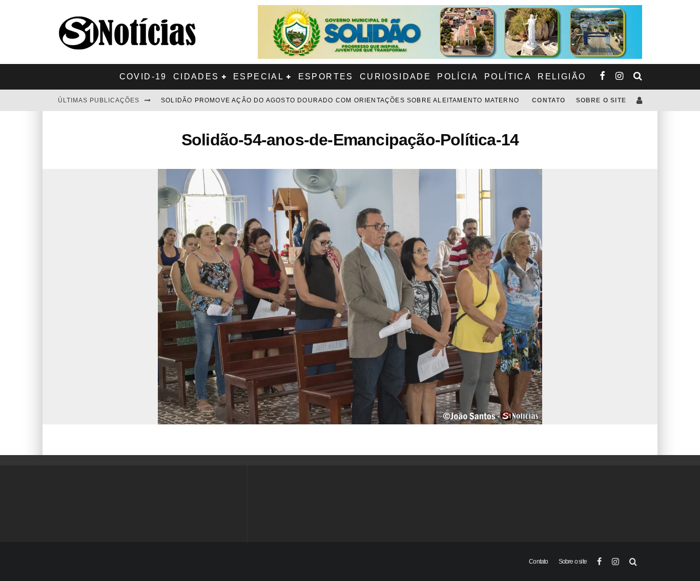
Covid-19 (143, 76)
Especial (258, 76)
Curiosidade (395, 76)
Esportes (326, 76)
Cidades (196, 76)
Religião (562, 76)
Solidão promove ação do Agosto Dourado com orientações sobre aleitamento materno (340, 100)
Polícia (457, 76)
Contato (548, 100)
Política (507, 76)
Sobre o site (601, 100)
